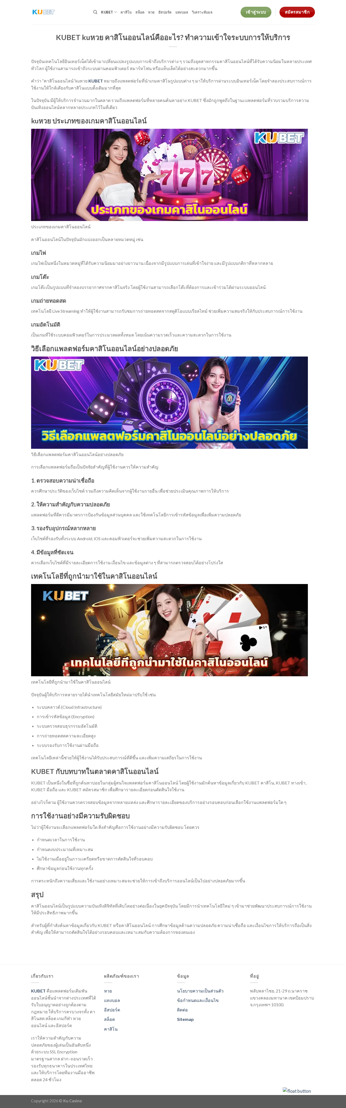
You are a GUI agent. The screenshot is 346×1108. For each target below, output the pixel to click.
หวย (151, 12)
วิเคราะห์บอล (202, 12)
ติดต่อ (182, 1009)
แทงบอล (181, 12)
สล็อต (139, 12)
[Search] (95, 12)
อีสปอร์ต (165, 12)
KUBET (107, 12)
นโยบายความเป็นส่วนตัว (200, 990)
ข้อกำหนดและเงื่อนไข (198, 1000)
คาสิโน (126, 12)
